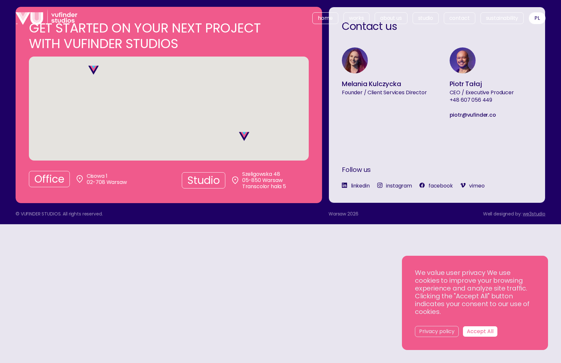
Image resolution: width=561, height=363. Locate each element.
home (325, 18)
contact (459, 18)
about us (391, 18)
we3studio (534, 214)
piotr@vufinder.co (473, 115)
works (356, 18)
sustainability (502, 18)
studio (425, 18)
